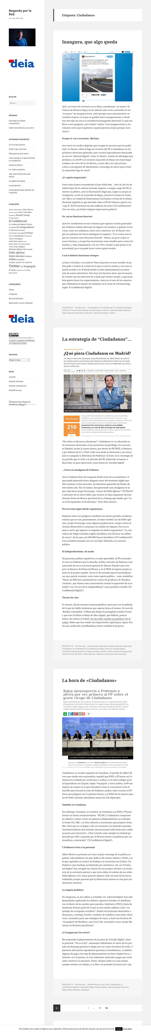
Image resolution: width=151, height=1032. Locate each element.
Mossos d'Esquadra (75, 313)
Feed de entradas (16, 381)
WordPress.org (15, 390)
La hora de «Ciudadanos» (89, 680)
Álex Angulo (94, 646)
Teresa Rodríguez (101, 313)
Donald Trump (23, 215)
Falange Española (78, 651)
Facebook (19, 235)
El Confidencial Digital (17, 224)
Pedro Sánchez (16, 256)
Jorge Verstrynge (120, 651)
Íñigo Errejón (13, 273)
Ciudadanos (94, 307)
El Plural (29, 233)
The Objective (27, 262)
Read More (127, 1029)
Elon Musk (21, 230)
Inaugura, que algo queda (89, 42)
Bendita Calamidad (123, 646)
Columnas (13, 294)
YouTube (27, 270)
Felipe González (93, 651)
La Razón (105, 310)
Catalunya (12, 215)
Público (13, 259)
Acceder (12, 377)
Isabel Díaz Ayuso (16, 241)
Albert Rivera (28, 209)
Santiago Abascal (15, 262)
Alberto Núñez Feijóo (15, 210)
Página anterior (56, 1008)
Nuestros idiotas (15, 165)
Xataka (13, 270)
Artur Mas (105, 984)
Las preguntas (15, 185)
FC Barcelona (28, 236)
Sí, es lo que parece (17, 144)
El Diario (29, 224)
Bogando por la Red (20, 12)
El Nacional (13, 230)
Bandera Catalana (107, 646)
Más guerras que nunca (19, 153)
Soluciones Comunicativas (115, 654)
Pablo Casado (27, 249)
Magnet (22, 246)
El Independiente (25, 227)
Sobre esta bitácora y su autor (21, 128)
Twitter (14, 266)
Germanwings (95, 310)
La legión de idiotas (17, 181)
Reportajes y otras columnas (21, 303)
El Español (13, 227)
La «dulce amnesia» (17, 169)
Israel (25, 241)
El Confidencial (18, 221)
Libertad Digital (14, 247)
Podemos (28, 256)
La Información (24, 244)
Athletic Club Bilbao (24, 212)
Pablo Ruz (89, 313)
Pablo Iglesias (17, 252)
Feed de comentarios (17, 386)
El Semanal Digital (86, 987)
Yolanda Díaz (20, 270)
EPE (10, 236)
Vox (22, 267)
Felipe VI (11, 239)
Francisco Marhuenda (79, 310)
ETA (13, 236)
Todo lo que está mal (17, 149)
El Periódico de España (16, 233)
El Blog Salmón (13, 218)
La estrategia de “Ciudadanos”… (96, 339)
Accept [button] (119, 1029)
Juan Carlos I (14, 244)
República (21, 259)
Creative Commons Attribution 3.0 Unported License (22, 341)
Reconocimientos (16, 298)
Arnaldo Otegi (13, 212)
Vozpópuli (29, 266)
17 (101, 1007)
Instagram (19, 238)
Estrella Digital (119, 648)
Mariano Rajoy (15, 249)
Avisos (11, 289)
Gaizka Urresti (106, 651)
